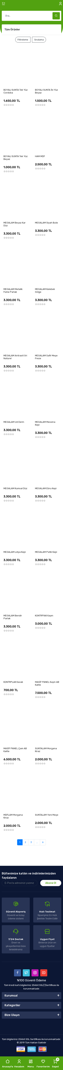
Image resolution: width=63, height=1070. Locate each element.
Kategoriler (12, 1005)
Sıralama (39, 39)
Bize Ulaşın (12, 1015)
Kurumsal (11, 995)
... (37, 842)
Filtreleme (23, 39)
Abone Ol (50, 883)
